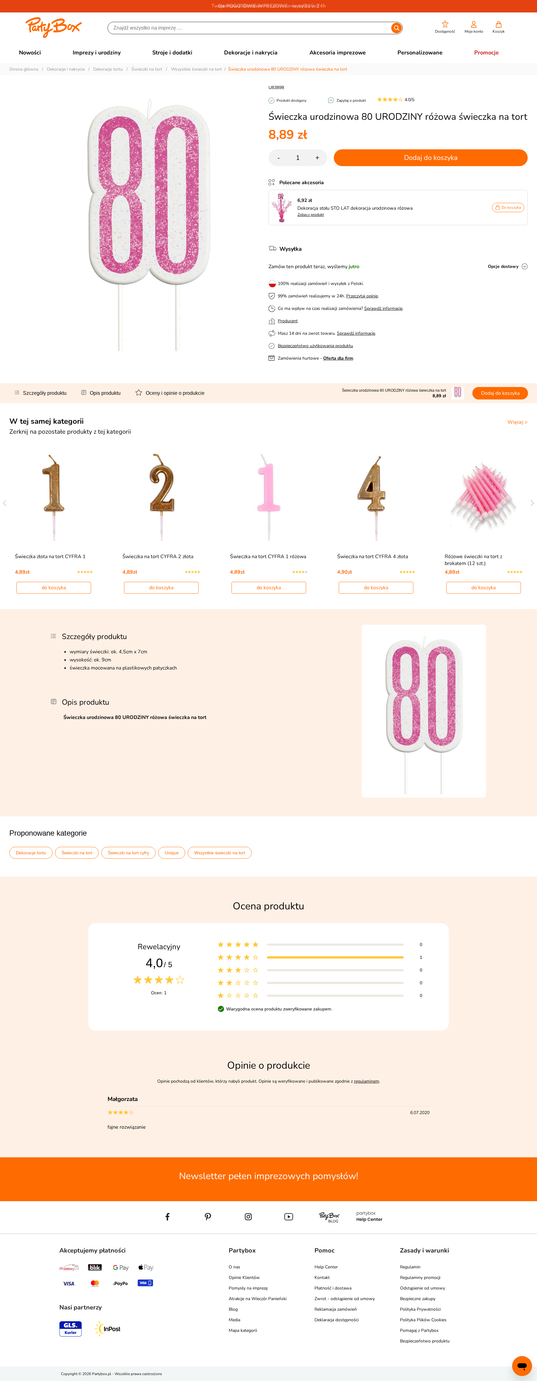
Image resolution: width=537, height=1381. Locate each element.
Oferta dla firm (338, 358)
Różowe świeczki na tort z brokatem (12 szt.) (473, 560)
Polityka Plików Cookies (423, 1320)
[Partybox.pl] (53, 36)
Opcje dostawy (503, 266)
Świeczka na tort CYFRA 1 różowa (268, 556)
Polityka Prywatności (420, 1309)
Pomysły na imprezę (248, 1288)
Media (234, 1320)
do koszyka (54, 587)
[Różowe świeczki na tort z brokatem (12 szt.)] (484, 497)
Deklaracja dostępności (336, 1320)
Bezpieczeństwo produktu (425, 1341)
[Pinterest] (207, 1231)
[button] (445, 27)
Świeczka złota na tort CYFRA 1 (50, 556)
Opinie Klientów (244, 1278)
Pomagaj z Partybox (419, 1330)
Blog (233, 1309)
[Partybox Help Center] (369, 1231)
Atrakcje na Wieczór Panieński (258, 1299)
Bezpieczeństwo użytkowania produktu (315, 346)
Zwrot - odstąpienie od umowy (344, 1299)
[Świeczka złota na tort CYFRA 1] (54, 497)
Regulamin (410, 1267)
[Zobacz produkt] (283, 207)
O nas (234, 1267)
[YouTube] (288, 1231)
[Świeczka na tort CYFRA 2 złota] (161, 497)
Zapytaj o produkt (351, 100)
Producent (288, 321)
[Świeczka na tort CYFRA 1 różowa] (269, 497)
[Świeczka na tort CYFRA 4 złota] (376, 497)
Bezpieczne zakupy (417, 1299)
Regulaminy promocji (420, 1278)
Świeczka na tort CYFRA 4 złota (372, 556)
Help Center (326, 1267)
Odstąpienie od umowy (422, 1288)
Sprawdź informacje (383, 308)
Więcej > (517, 422)
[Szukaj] (396, 28)
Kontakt (322, 1278)
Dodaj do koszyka (431, 157)
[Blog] (329, 1231)
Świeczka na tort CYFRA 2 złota (157, 556)
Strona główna (23, 69)
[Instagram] (248, 1231)
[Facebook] (167, 1231)
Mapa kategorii (243, 1330)
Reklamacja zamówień (335, 1309)
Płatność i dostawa (332, 1288)
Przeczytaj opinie (362, 296)
